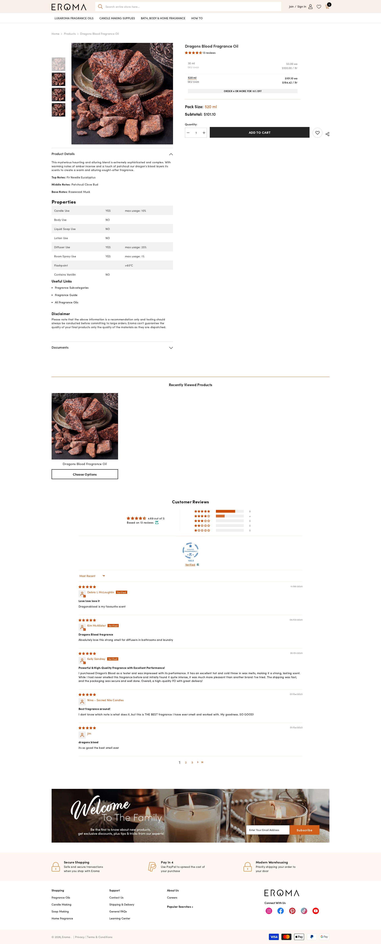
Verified (190, 564)
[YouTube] (315, 911)
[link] (190, 816)
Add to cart (260, 132)
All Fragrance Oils (66, 302)
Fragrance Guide (66, 295)
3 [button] (192, 762)
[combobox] (192, 6)
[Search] (188, 6)
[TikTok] (304, 911)
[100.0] (190, 551)
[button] (194, 53)
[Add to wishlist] (317, 133)
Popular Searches (179, 906)
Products (70, 34)
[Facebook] (280, 911)
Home (55, 34)
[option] (122, 93)
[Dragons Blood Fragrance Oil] (85, 426)
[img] (87, 587)
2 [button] (186, 762)
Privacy (80, 937)
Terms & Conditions (99, 937)
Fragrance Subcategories (72, 287)
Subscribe (304, 830)
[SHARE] (325, 133)
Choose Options (85, 474)
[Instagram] (269, 911)
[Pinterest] (292, 911)
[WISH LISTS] (319, 6)
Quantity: (191, 124)
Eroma (66, 937)
